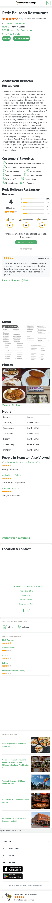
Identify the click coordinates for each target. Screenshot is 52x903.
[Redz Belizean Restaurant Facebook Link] (23, 610)
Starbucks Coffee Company (13, 671)
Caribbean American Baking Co (21, 462)
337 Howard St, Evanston (17, 30)
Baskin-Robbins (8, 648)
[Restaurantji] (26, 2)
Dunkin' (5, 655)
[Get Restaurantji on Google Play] (13, 876)
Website (26, 595)
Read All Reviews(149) (15, 280)
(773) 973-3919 (11, 33)
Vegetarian (20, 23)
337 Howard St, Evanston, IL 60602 (26, 586)
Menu (6, 38)
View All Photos (11, 405)
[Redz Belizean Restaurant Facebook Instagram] (28, 610)
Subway (5, 663)
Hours (5, 26)
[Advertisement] (26, 58)
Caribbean (9, 23)
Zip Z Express (8, 640)
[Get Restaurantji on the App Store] (13, 869)
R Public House (10, 488)
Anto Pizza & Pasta (13, 475)
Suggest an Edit (26, 604)
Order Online (21, 38)
